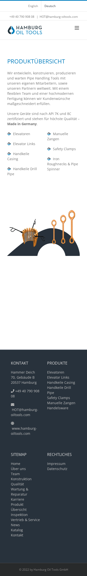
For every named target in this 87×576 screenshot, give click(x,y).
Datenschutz (57, 468)
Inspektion (19, 514)
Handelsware (57, 408)
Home (15, 463)
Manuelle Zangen (61, 403)
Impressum (56, 463)
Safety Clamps (63, 149)
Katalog (17, 530)
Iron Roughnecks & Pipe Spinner (62, 164)
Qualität (17, 484)
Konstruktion (21, 479)
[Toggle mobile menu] (77, 27)
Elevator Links (23, 143)
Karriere (17, 499)
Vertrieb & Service (25, 519)
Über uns (18, 468)
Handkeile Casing (61, 382)
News (15, 525)
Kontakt (17, 535)
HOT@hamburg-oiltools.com (59, 17)
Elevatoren (20, 133)
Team (15, 473)
